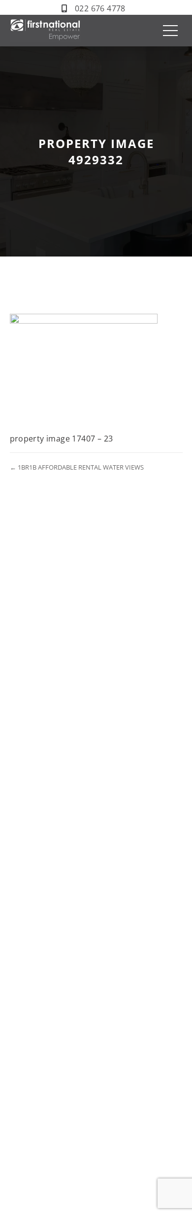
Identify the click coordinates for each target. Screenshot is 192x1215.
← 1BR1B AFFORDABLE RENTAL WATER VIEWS (77, 467)
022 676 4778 (100, 8)
